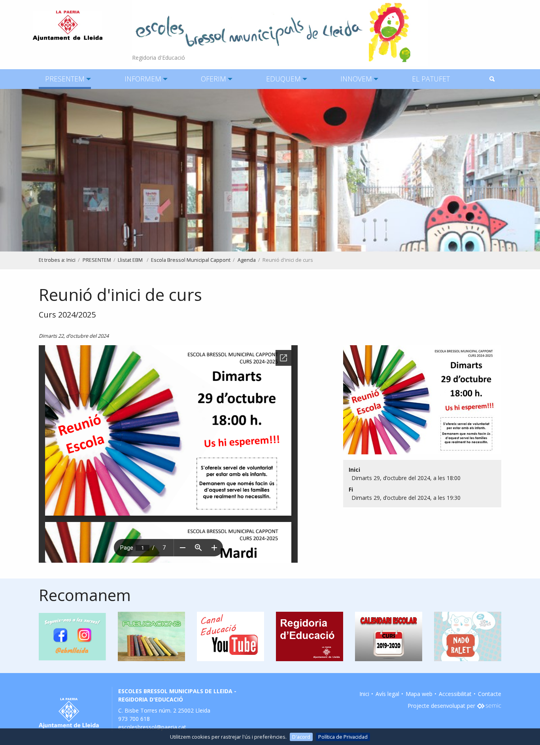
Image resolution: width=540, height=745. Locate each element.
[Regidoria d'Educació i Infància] (309, 635)
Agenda (247, 260)
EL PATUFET (431, 78)
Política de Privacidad (343, 736)
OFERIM (213, 78)
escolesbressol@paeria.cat (152, 727)
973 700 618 (134, 718)
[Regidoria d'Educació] (280, 32)
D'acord (301, 736)
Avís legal (387, 694)
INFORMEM (143, 78)
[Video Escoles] (230, 635)
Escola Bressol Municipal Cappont (190, 260)
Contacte (489, 694)
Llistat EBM (131, 260)
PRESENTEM (65, 78)
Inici (71, 260)
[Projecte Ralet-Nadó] (467, 635)
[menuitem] (65, 79)
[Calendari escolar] (388, 635)
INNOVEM (356, 78)
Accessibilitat (455, 694)
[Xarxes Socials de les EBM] (72, 635)
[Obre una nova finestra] (489, 705)
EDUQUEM (283, 78)
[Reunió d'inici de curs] (419, 402)
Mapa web (419, 694)
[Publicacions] (151, 635)
